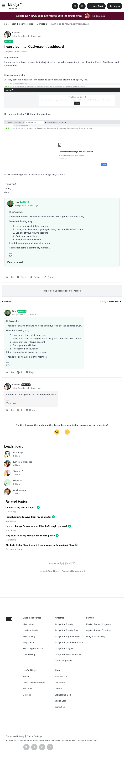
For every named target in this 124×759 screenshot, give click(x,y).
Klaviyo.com (29, 624)
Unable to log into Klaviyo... (20, 507)
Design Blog (60, 701)
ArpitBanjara (19, 490)
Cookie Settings (34, 736)
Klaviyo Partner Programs (98, 624)
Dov (17, 202)
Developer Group (14, 549)
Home (6, 23)
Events (26, 676)
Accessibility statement (73, 571)
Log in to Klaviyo (31, 630)
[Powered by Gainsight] (62, 564)
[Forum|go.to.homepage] (15, 6)
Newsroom (60, 682)
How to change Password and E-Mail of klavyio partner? (36, 526)
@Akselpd (17, 212)
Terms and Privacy (15, 736)
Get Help (27, 695)
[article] (62, 342)
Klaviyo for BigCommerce (67, 636)
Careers (58, 688)
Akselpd (16, 32)
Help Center (29, 642)
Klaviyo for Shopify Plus (66, 630)
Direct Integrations (63, 660)
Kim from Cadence (22, 462)
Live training (29, 654)
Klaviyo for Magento (64, 648)
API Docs (27, 688)
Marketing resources (33, 648)
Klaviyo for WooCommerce (68, 654)
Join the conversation (23, 23)
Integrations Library (95, 636)
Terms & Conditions (49, 571)
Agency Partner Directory (98, 630)
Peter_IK (17, 480)
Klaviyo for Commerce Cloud (69, 642)
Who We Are (61, 676)
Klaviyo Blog (29, 636)
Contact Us (60, 707)
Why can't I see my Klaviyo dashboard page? (30, 535)
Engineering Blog (63, 695)
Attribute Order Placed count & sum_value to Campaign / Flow (39, 545)
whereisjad (18, 452)
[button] (3, 6)
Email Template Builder (34, 682)
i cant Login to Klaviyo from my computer (28, 517)
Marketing (42, 23)
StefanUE (18, 471)
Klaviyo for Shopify (64, 624)
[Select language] (82, 6)
